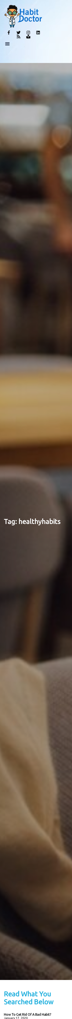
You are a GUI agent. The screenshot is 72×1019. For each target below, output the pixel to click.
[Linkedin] (38, 33)
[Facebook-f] (9, 33)
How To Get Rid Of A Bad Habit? (27, 1014)
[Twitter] (19, 33)
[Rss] (19, 37)
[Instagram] (28, 33)
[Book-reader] (28, 37)
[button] (7, 44)
